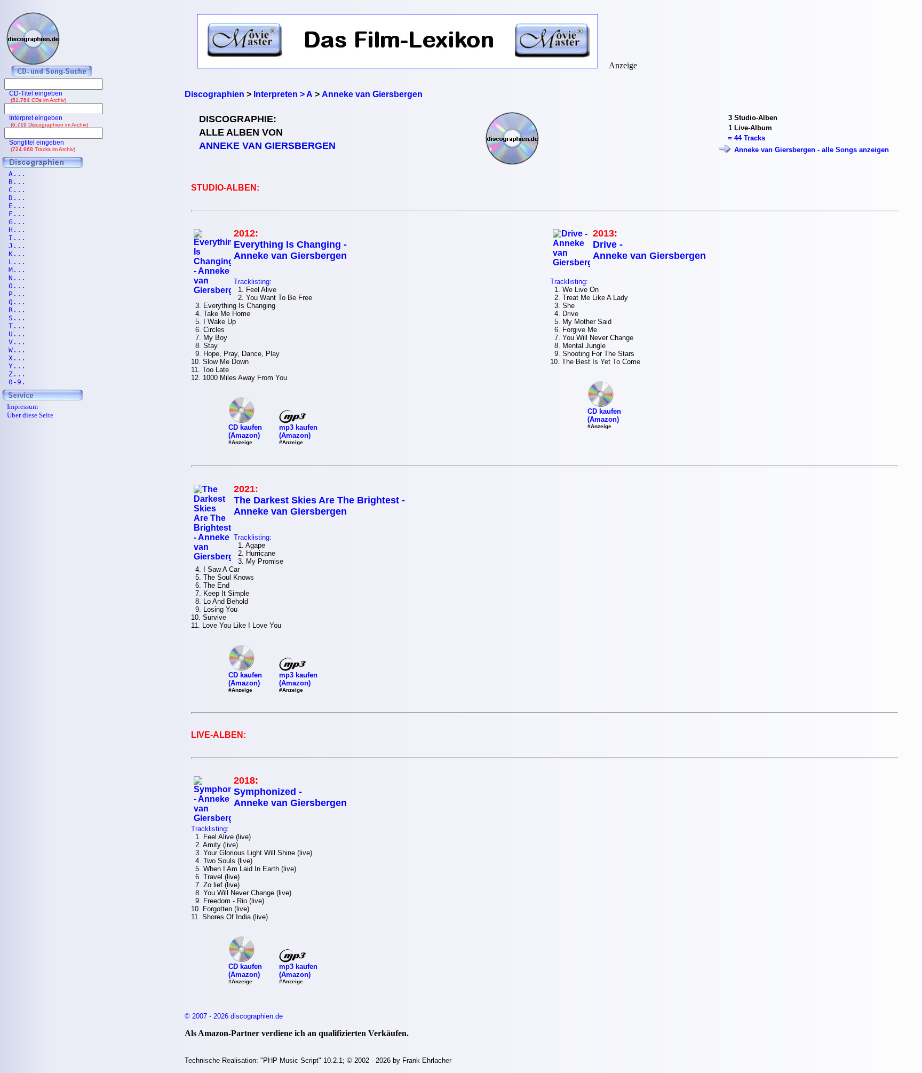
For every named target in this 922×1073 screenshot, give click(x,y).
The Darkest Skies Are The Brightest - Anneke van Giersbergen (319, 506)
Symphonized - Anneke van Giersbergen (290, 797)
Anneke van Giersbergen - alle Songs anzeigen (811, 150)
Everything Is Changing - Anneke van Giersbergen (290, 250)
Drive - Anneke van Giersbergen (649, 250)
